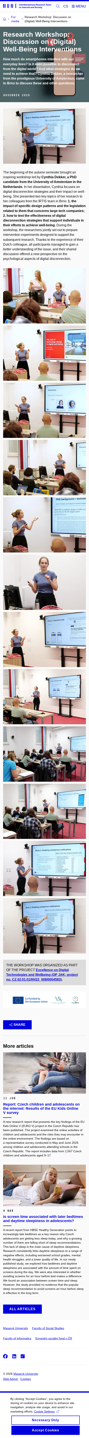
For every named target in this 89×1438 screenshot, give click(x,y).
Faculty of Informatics (17, 1338)
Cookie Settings (44, 1411)
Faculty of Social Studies (48, 1328)
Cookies (25, 1379)
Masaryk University (15, 1328)
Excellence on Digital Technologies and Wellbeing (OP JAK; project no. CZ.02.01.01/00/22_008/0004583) (42, 974)
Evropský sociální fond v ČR (53, 1338)
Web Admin (10, 1379)
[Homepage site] (27, 6)
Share (19, 1024)
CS (65, 6)
